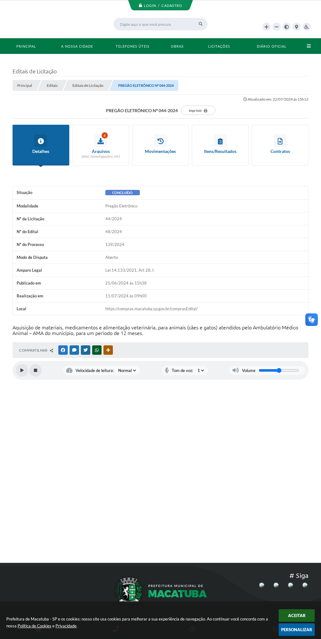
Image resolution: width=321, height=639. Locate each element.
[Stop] (35, 370)
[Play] (22, 370)
